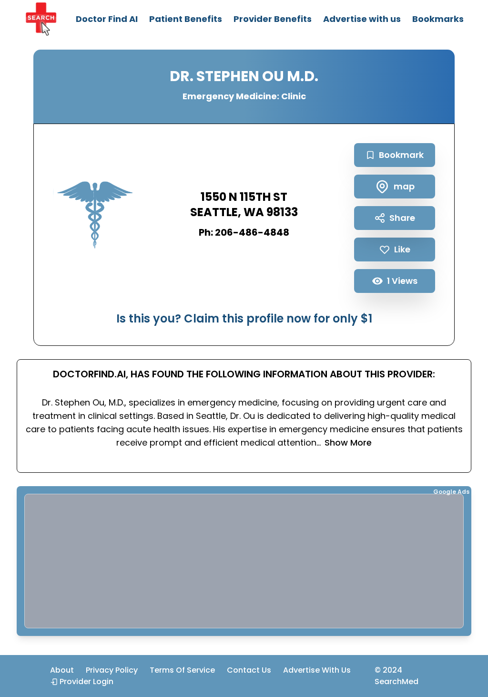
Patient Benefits (185, 19)
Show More (348, 442)
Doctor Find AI (107, 19)
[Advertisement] (244, 561)
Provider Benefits (273, 19)
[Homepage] (41, 19)
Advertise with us (362, 19)
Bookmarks (438, 19)
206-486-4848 (252, 232)
